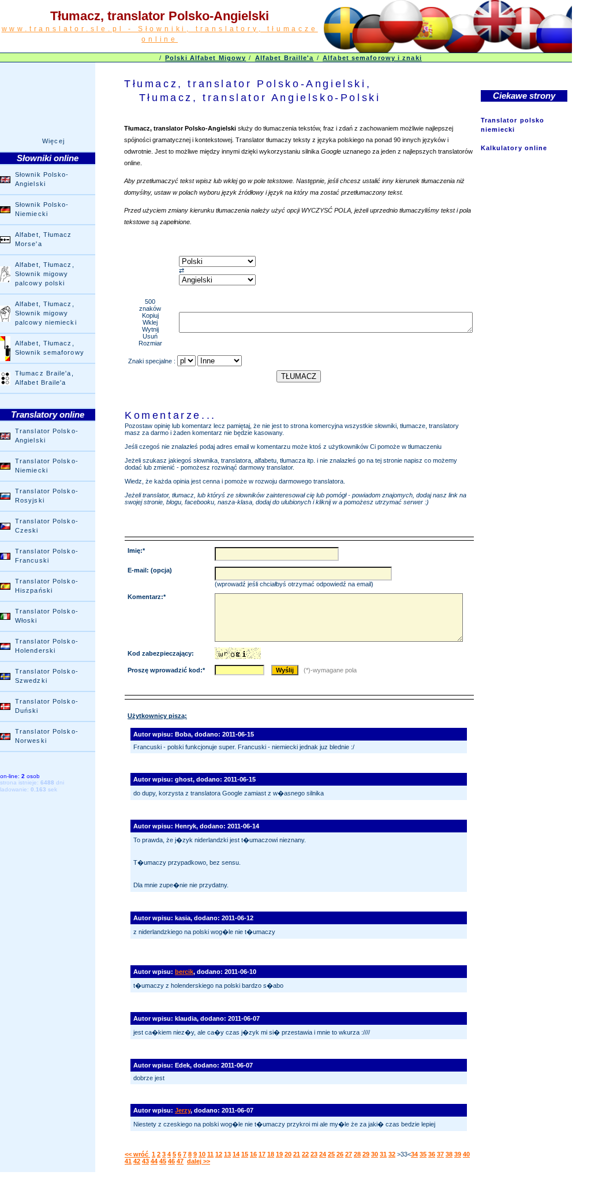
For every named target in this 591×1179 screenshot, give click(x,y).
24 (322, 1154)
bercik (184, 971)
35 (423, 1154)
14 (236, 1154)
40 (466, 1154)
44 (154, 1161)
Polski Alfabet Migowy (205, 57)
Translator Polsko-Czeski (46, 526)
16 (253, 1154)
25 (331, 1154)
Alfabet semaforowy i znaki (372, 57)
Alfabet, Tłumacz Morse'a (43, 239)
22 (305, 1154)
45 (162, 1161)
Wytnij (150, 329)
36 (431, 1154)
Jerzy (182, 1110)
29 (365, 1154)
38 (449, 1154)
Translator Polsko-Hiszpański (46, 586)
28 (357, 1154)
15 (244, 1154)
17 (262, 1154)
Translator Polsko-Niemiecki (46, 466)
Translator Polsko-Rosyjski (46, 496)
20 (288, 1154)
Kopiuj (150, 315)
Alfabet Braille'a (284, 57)
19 (279, 1154)
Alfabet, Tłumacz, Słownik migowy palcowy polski (44, 274)
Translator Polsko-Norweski (46, 736)
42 (136, 1161)
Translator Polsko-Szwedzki (46, 676)
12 (218, 1154)
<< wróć (137, 1154)
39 (457, 1154)
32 (391, 1154)
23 (314, 1154)
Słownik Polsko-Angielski (42, 179)
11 (210, 1154)
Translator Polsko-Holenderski (46, 646)
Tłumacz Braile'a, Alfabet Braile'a (44, 378)
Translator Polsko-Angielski (46, 435)
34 (414, 1154)
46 (171, 1161)
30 (374, 1154)
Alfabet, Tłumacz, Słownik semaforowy (49, 348)
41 (128, 1161)
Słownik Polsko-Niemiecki (42, 209)
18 (270, 1154)
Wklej (150, 322)
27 (348, 1154)
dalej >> (198, 1161)
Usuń (150, 336)
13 (227, 1154)
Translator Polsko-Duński (46, 706)
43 (145, 1161)
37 (440, 1154)
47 (180, 1161)
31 (383, 1154)
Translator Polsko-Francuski (46, 556)
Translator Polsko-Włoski (46, 616)
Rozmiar (150, 343)
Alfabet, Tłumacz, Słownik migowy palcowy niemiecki (46, 313)
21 (296, 1154)
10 (202, 1154)
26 (339, 1154)
